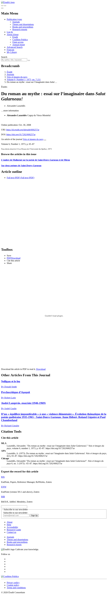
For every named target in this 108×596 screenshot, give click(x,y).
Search (4, 57)
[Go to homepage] (8, 2)
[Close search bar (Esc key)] (5, 5)
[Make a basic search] (2, 5)
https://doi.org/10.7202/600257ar (20, 134)
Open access (17, 42)
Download (41, 369)
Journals (16, 22)
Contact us (11, 532)
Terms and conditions (16, 587)
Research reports (19, 29)
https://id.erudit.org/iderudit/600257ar (22, 130)
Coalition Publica (20, 39)
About (15, 34)
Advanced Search (14, 47)
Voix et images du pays (17, 77)
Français (10, 50)
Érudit (15, 37)
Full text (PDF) (13, 177)
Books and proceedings (22, 27)
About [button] (10, 34)
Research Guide (14, 530)
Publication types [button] (14, 19)
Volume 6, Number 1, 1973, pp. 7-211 (24, 79)
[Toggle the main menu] (2, 8)
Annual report (18, 44)
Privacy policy (13, 582)
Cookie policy (13, 585)
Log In (10, 32)
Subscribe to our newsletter (15, 512)
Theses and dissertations (23, 24)
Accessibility (12, 527)
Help (9, 524)
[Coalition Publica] (10, 576)
